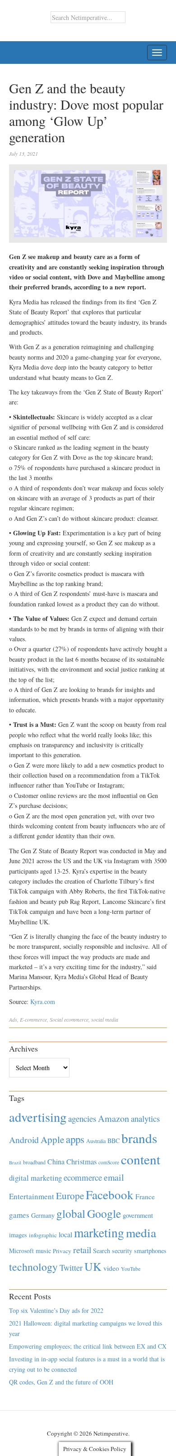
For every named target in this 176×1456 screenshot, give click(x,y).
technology (33, 1266)
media (141, 1232)
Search (101, 1250)
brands (139, 1138)
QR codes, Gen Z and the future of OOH (61, 1382)
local (65, 1234)
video (111, 1268)
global (70, 1213)
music (43, 1250)
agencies (82, 1118)
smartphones (150, 1250)
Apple (52, 1139)
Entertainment (31, 1196)
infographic (43, 1235)
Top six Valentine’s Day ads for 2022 (56, 1310)
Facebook (110, 1194)
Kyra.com (42, 1001)
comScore (108, 1162)
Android (24, 1140)
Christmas (81, 1161)
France (145, 1196)
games (19, 1215)
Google (104, 1213)
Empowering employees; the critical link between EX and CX (88, 1346)
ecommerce (76, 1019)
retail (82, 1250)
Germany (43, 1215)
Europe (70, 1195)
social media (104, 1019)
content (140, 1159)
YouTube (130, 1268)
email (114, 1177)
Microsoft (21, 1250)
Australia (96, 1140)
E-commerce (33, 1019)
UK (93, 1266)
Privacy (62, 1251)
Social (56, 1019)
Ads (13, 1019)
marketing (99, 1232)
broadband (34, 1162)
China (56, 1161)
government (138, 1215)
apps (75, 1139)
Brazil (15, 1162)
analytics (145, 1118)
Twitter (71, 1267)
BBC (113, 1140)
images (18, 1234)
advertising (37, 1116)
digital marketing (35, 1177)
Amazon (113, 1118)
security (122, 1250)
